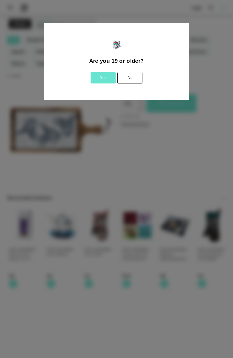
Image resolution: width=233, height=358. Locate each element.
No (130, 78)
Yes (103, 78)
